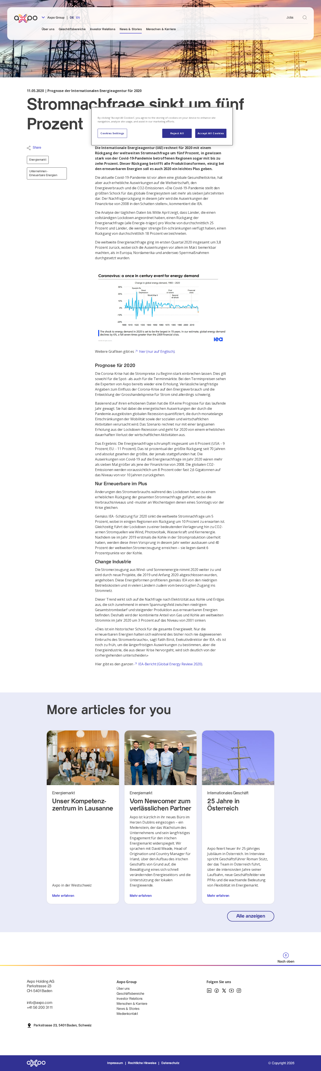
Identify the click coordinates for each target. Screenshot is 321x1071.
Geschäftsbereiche (72, 29)
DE (72, 17)
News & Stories (131, 29)
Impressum (115, 1063)
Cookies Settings (112, 133)
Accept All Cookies (211, 133)
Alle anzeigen (250, 916)
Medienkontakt (127, 1013)
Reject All (177, 133)
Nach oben (286, 961)
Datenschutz (170, 1063)
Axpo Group (56, 17)
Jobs (289, 17)
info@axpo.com (39, 1003)
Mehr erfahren (63, 895)
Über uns (48, 29)
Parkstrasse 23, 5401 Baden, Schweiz (62, 1025)
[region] (162, 126)
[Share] (29, 148)
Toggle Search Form (304, 17)
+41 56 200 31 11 (39, 1007)
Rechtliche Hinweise (142, 1063)
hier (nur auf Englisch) (156, 351)
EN (78, 17)
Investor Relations (102, 29)
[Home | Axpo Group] (28, 18)
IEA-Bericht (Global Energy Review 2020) (170, 664)
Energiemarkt (37, 159)
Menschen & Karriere (161, 29)
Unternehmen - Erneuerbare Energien (43, 173)
